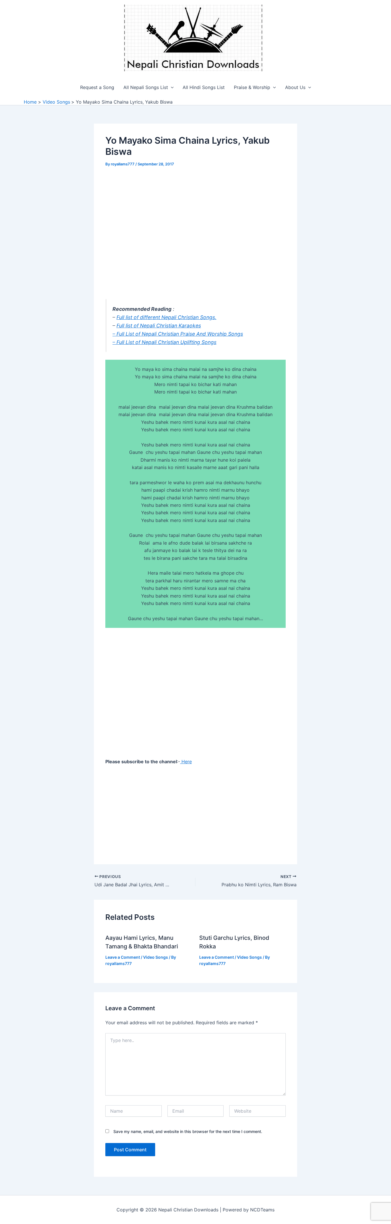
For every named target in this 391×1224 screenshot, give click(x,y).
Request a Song (97, 87)
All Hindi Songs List (204, 87)
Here (186, 761)
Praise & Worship (252, 87)
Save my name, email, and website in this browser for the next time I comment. (187, 1131)
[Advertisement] (195, 216)
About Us (295, 87)
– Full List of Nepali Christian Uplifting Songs (164, 342)
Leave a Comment (122, 957)
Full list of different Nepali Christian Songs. (166, 317)
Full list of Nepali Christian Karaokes (158, 326)
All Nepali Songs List (145, 87)
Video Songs (155, 957)
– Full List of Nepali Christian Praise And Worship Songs (177, 334)
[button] (171, 87)
